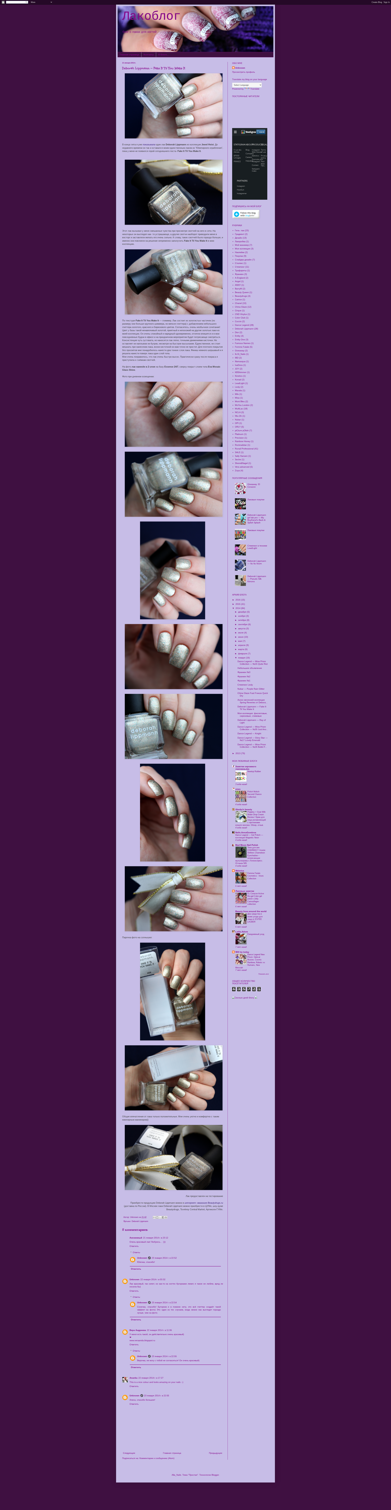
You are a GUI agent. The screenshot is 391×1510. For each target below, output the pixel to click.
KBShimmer (240, 372)
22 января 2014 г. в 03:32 (152, 1279)
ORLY (238, 427)
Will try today (242, 952)
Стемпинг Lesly (245, 684)
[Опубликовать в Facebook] (162, 1217)
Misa (237, 398)
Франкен (239, 274)
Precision (239, 438)
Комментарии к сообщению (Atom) (156, 1458)
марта (241, 649)
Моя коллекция (242, 248)
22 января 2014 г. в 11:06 (159, 1330)
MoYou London (242, 405)
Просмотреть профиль (243, 72)
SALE (237, 452)
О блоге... (163, 54)
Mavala (238, 390)
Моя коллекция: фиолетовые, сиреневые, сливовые (252, 714)
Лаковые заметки (244, 891)
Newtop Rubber (254, 771)
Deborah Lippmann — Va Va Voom (256, 562)
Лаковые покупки (255, 499)
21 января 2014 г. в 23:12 (155, 1237)
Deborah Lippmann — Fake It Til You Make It (252, 707)
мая (240, 641)
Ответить (134, 1246)
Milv (237, 394)
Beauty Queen (242, 292)
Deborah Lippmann (140, 1221)
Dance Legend (242, 325)
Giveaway (239, 350)
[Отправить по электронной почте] (154, 1217)
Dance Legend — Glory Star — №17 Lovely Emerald (253, 739)
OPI (237, 423)
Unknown (142, 1258)
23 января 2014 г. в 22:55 (164, 1356)
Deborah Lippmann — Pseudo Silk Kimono (256, 579)
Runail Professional (244, 448)
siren (238, 789)
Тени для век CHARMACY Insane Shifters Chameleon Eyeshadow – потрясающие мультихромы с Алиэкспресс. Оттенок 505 (250, 855)
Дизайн (238, 238)
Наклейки (239, 252)
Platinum (239, 434)
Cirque (238, 310)
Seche (238, 459)
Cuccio (238, 321)
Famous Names (242, 343)
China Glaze (241, 307)
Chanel (238, 303)
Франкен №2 (244, 676)
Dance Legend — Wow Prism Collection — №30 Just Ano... (253, 728)
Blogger (215, 1475)
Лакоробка (240, 241)
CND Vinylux (241, 314)
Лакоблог (151, 16)
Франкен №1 (244, 680)
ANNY (238, 285)
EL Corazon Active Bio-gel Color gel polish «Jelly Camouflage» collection (255, 898)
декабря (242, 612)
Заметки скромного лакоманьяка (245, 767)
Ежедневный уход (255, 934)
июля (241, 632)
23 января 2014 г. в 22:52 (164, 1258)
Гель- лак (239, 230)
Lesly (237, 387)
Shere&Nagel (241, 463)
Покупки (239, 256)
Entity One (240, 339)
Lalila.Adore (241, 931)
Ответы (136, 1252)
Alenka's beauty (243, 809)
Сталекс (239, 263)
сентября (243, 624)
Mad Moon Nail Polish (246, 845)
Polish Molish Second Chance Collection (254, 794)
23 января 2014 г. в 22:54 (164, 1302)
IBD (236, 357)
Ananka (133, 1378)
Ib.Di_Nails (240, 354)
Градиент (239, 234)
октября (242, 620)
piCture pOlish (242, 430)
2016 (238, 600)
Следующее (129, 1453)
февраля (243, 653)
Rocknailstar (241, 445)
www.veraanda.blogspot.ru (142, 1340)
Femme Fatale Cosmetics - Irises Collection (255, 876)
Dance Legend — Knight (249, 733)
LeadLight (240, 383)
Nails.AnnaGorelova (245, 832)
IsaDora (239, 365)
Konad (238, 379)
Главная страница (129, 54)
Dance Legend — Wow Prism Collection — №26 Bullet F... (252, 745)
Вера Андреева (138, 1330)
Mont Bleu (240, 401)
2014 (238, 608)
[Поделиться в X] (160, 1217)
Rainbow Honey (242, 441)
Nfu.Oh (238, 416)
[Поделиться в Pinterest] (165, 1217)
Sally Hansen (241, 456)
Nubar (238, 419)
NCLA (238, 412)
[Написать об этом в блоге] (157, 1217)
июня (241, 637)
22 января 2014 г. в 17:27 (150, 1378)
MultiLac (239, 408)
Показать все (263, 974)
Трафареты (241, 270)
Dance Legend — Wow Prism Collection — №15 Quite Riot (253, 662)
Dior (237, 332)
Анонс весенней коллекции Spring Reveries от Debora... (253, 701)
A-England (240, 278)
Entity (237, 336)
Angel (237, 281)
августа (242, 628)
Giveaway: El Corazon (253, 485)
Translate (254, 89)
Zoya (237, 470)
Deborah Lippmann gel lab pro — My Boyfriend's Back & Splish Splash (256, 519)
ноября (242, 616)
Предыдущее (215, 1453)
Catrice (238, 299)
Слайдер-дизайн (243, 259)
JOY (237, 368)
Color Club (240, 317)
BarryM (238, 288)
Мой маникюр (242, 245)
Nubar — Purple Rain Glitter (251, 689)
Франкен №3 (244, 672)
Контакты (149, 54)
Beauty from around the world (251, 911)
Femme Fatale (242, 347)
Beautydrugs (241, 296)
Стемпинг (240, 267)
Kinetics (238, 376)
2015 (238, 604)
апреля (242, 645)
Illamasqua (240, 361)
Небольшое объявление (250, 668)
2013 (238, 753)
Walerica (239, 870)
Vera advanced (242, 467)
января (242, 657)
